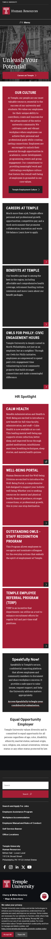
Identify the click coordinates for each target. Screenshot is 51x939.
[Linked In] (17, 867)
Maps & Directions (14, 899)
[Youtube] (29, 867)
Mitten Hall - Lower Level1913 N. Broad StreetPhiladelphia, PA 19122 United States (19, 856)
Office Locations (10, 834)
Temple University (9, 2)
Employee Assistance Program (17, 812)
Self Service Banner (12, 829)
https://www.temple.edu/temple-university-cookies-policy (23, 929)
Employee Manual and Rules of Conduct (21, 823)
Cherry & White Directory (14, 895)
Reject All (21, 935)
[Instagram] (11, 867)
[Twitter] (23, 867)
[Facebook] (4, 867)
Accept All (8, 935)
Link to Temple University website (18, 884)
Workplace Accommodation (16, 817)
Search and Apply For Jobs (15, 806)
